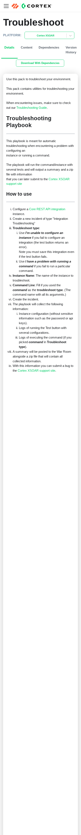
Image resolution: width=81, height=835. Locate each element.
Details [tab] (9, 47)
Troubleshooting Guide (31, 107)
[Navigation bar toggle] (6, 6)
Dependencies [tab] (49, 47)
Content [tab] (26, 47)
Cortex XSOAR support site (36, 370)
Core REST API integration (47, 209)
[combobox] (27, 35)
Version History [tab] (71, 50)
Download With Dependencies (40, 63)
